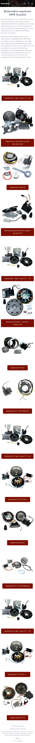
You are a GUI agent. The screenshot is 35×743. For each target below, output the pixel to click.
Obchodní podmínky (17, 726)
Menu (32, 3)
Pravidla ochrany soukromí (17, 728)
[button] (25, 3)
